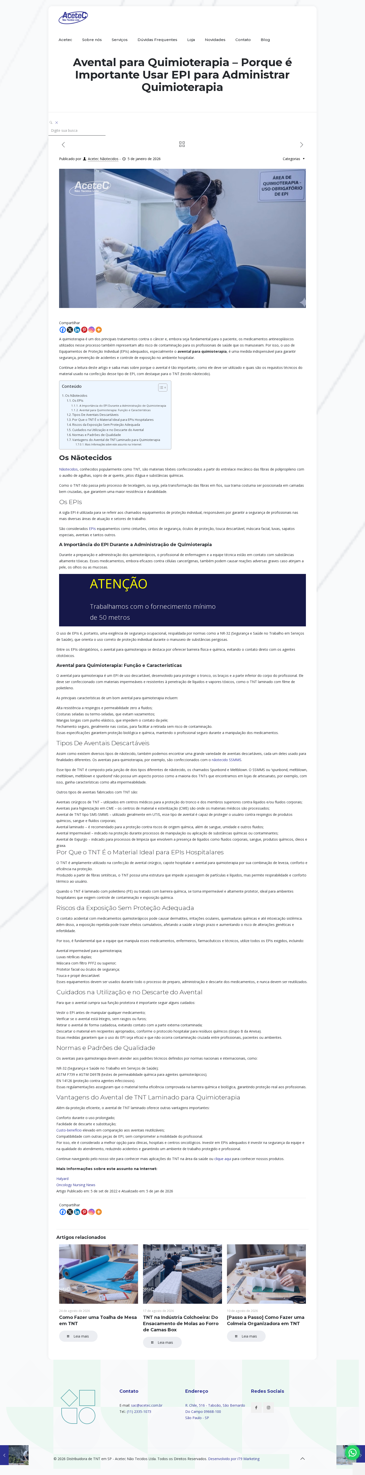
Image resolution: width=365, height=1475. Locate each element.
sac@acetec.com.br (146, 1405)
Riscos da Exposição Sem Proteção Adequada (106, 425)
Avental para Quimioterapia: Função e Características (114, 410)
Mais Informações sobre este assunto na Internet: (113, 444)
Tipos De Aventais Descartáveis (95, 415)
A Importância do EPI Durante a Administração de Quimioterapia (122, 405)
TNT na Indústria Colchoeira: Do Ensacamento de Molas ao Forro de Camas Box (181, 1324)
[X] (70, 330)
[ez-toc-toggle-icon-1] (160, 388)
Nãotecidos (68, 469)
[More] (99, 330)
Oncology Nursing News (75, 1184)
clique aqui (222, 1158)
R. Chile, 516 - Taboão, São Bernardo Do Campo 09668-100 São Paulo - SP (215, 1411)
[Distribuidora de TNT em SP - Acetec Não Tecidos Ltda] (73, 17)
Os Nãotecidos (76, 395)
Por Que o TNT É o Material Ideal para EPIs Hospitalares (113, 420)
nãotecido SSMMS (226, 759)
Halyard (62, 1178)
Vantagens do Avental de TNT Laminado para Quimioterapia (116, 440)
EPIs (92, 528)
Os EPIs (77, 400)
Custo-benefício (69, 1130)
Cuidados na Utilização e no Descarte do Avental (108, 430)
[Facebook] (63, 330)
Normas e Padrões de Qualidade (96, 435)
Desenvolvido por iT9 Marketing (233, 1458)
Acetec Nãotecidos (103, 158)
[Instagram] (91, 330)
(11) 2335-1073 (139, 1411)
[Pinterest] (84, 330)
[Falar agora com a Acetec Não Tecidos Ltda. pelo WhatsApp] (352, 1452)
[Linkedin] (77, 330)
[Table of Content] (162, 387)
